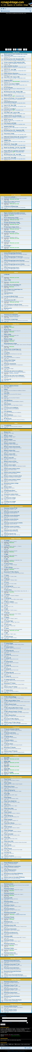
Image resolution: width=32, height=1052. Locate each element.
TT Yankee (6, 540)
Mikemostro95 (15, 127)
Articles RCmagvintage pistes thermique (14, 260)
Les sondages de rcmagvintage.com (13, 289)
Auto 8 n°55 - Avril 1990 (10, 157)
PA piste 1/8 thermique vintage (12, 222)
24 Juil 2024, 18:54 (19, 110)
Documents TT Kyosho (10, 747)
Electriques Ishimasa (9, 943)
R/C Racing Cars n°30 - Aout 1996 (12, 154)
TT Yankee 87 (7, 669)
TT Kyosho (7, 612)
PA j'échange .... (8, 245)
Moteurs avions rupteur (10, 465)
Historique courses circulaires (11, 526)
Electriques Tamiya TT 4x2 (10, 985)
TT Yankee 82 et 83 (9, 650)
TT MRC (6, 554)
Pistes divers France (9, 786)
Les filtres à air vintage (10, 501)
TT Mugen (6, 617)
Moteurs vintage (8, 339)
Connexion (3, 1015)
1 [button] (10, 49)
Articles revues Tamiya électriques (12, 999)
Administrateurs (8, 1035)
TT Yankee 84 (7, 654)
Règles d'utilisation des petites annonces (14, 213)
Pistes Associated (8, 834)
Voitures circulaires (9, 855)
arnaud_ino (15, 67)
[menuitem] (4, 9)
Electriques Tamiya (9, 888)
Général (16, 272)
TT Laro (6, 549)
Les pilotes (7, 352)
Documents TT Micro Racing (11, 572)
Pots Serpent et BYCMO (10, 123)
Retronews (12, 199)
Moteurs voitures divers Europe (12, 446)
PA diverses (7, 240)
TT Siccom (7, 545)
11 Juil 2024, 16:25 (21, 124)
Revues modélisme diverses (11, 385)
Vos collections (8, 356)
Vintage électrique (16, 882)
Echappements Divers (9, 490)
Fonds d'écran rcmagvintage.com (12, 349)
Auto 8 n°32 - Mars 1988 (10, 105)
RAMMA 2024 (7, 140)
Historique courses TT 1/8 (10, 508)
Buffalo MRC (7, 761)
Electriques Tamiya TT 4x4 (10, 989)
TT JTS (6, 605)
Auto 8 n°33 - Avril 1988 (10, 69)
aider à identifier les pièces (11, 66)
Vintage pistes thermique (16, 777)
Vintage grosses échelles (16, 1004)
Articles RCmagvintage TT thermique (13, 256)
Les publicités (7, 425)
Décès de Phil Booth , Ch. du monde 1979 (14, 98)
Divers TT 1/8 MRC (8, 772)
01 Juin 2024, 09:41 (21, 158)
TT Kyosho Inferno (9, 740)
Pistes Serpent (7, 812)
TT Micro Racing (8, 567)
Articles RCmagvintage (16, 251)
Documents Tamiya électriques (12, 996)
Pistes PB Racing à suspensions (12, 866)
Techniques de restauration (11, 314)
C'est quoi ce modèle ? (10, 109)
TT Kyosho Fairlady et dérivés (11, 729)
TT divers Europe (8, 636)
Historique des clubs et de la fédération (14, 375)
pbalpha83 (15, 63)
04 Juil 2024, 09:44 (23, 127)
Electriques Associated (10, 912)
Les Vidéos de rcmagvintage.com (12, 284)
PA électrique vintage (9, 231)
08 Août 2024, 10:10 (21, 88)
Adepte (6, 389)
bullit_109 (14, 124)
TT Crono (6, 582)
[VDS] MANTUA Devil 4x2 (10, 102)
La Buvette (6, 274)
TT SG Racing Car (8, 586)
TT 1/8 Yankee (16, 641)
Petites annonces (16, 211)
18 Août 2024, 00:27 (22, 70)
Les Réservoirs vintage (10, 497)
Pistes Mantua (7, 797)
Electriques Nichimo (9, 908)
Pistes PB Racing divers (10, 870)
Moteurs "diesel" (8, 435)
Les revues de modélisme (16, 383)
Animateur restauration (13, 316)
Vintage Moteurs (16, 430)
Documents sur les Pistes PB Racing (13, 873)
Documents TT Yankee (9, 683)
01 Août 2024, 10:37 (21, 99)
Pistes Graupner (8, 819)
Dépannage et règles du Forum (12, 201)
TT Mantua (6, 579)
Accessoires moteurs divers (11, 494)
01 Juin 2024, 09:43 (21, 155)
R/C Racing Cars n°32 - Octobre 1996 (13, 91)
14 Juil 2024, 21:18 (19, 120)
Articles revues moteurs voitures (12, 479)
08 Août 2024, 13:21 (23, 85)
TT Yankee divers (8, 690)
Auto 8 (5, 396)
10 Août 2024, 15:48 (21, 78)
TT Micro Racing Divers (10, 715)
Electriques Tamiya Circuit (10, 981)
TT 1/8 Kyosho (16, 727)
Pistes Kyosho (7, 845)
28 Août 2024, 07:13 (21, 60)
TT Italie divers (8, 589)
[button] (6, 49)
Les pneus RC (7, 379)
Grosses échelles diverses (10, 1006)
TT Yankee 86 (7, 665)
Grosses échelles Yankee (10, 1010)
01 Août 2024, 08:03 (21, 103)
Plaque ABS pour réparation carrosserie (14, 150)
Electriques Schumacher (10, 929)
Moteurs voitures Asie (9, 450)
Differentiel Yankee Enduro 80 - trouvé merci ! (15, 136)
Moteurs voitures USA (9, 454)
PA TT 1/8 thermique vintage (11, 217)
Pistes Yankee (7, 782)
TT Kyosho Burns (8, 736)
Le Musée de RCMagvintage (11, 206)
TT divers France (8, 563)
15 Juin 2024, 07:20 (21, 148)
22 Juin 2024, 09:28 (21, 145)
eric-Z (14, 137)
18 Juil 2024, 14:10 (21, 117)
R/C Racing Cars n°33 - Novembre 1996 (14, 59)
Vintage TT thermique (16, 538)
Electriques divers (8, 884)
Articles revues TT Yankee (10, 686)
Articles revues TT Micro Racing (12, 722)
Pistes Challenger (8, 830)
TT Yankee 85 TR (8, 661)
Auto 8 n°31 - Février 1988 (10, 144)
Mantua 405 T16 (8, 95)
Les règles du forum (16, 195)
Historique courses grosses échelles (13, 522)
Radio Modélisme (8, 415)
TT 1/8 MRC (16, 755)
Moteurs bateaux (8, 439)
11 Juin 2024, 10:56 (20, 151)
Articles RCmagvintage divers (11, 267)
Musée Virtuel (7, 329)
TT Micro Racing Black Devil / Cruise (13, 707)
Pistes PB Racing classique (11, 862)
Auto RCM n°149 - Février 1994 (11, 77)
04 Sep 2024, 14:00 (21, 56)
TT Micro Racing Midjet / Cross (12, 700)
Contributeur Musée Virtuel (20, 914)
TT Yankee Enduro (8, 647)
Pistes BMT (7, 793)
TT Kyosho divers (8, 743)
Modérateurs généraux (15, 1035)
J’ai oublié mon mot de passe (6, 1022)
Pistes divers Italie (8, 808)
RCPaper (14, 60)
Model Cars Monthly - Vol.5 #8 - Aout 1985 (14, 147)
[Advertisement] (16, 31)
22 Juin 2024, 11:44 (21, 141)
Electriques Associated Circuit (11, 960)
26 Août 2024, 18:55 (22, 63)
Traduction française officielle (12, 1051)
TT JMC (6, 559)
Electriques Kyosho (9, 893)
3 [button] (13, 49)
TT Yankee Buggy (8, 643)
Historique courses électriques (12, 515)
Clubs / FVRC (7, 280)
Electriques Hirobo (9, 940)
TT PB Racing (7, 598)
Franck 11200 (15, 85)
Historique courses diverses (11, 519)
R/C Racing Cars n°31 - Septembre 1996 (14, 130)
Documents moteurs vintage (11, 483)
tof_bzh (14, 88)
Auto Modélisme (8, 400)
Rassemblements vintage (10, 343)
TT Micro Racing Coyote (10, 704)
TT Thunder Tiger (8, 621)
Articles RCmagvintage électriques (13, 253)
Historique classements (10, 363)
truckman (15, 56)
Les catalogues (8, 411)
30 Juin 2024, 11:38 (22, 134)
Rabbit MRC (7, 768)
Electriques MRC (8, 936)
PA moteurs (7, 236)
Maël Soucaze (22, 1051)
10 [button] (24, 49)
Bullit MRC (7, 757)
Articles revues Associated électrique (13, 974)
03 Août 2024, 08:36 (21, 92)
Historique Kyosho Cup (10, 533)
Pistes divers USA (8, 841)
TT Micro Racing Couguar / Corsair (13, 711)
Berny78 (6, 1045)
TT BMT (6, 633)
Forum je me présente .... (10, 197)
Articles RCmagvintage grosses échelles (14, 264)
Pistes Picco (7, 804)
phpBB (12, 1050)
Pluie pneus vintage (9, 133)
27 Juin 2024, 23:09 (20, 137)
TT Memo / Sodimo (9, 601)
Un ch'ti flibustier (8, 87)
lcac (13, 120)
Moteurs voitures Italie (9, 443)
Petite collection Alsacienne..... (12, 73)
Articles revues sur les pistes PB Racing (14, 877)
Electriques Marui (8, 901)
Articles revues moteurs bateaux (12, 472)
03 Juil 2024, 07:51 (21, 131)
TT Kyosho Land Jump (10, 732)
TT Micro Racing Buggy (10, 697)
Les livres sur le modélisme (11, 407)
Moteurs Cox (7, 432)
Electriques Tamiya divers (10, 992)
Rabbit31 (14, 103)
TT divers (6, 628)
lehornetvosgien (16, 81)
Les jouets (6, 367)
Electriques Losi (8, 921)
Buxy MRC (6, 765)
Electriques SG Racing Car (11, 932)
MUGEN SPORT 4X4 (9, 126)
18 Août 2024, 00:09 (22, 74)
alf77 (14, 96)
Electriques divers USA (10, 925)
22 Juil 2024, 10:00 (21, 113)
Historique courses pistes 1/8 (11, 511)
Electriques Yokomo (9, 905)
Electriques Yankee (9, 948)
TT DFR (6, 609)
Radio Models (7, 404)
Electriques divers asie (10, 952)
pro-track (17, 199)
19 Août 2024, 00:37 (22, 67)
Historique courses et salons (16, 506)
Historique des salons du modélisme (13, 371)
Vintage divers (16, 324)
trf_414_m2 (15, 134)
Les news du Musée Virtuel (11, 296)
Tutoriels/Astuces (8, 293)
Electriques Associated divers (11, 967)
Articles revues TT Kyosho (10, 751)
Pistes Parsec (7, 779)
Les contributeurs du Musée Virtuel (13, 304)
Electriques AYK (8, 897)
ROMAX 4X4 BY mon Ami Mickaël (12, 116)
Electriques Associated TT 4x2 (11, 964)
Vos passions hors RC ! (10, 300)
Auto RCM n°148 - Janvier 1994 (12, 112)
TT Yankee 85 (7, 658)
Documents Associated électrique (12, 971)
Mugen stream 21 (8, 119)
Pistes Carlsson (8, 826)
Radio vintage (7, 334)
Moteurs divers (8, 486)
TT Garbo (6, 575)
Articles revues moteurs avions (12, 468)
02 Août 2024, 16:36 (20, 96)
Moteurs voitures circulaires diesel (13, 476)
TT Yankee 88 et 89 (9, 672)
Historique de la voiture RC (11, 530)
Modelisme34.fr (8, 308)
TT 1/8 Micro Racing (16, 694)
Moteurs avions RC (9, 457)
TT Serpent (7, 594)
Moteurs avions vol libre (10, 461)
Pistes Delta (7, 837)
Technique (16, 312)
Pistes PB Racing (8, 815)
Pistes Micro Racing (9, 823)
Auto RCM (6, 393)
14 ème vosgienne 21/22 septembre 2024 (14, 62)
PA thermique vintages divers (11, 227)
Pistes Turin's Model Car (10, 801)
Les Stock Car (7, 852)
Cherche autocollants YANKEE (12, 84)
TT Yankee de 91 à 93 (9, 679)
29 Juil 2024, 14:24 (22, 106)
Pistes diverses (8, 848)
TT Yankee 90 (7, 676)
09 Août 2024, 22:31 (25, 81)
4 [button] (15, 49)
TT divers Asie (7, 624)
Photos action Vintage (9, 360)
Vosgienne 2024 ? (8, 80)
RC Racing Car (7, 418)
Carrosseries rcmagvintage (11, 319)
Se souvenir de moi (23, 1022)
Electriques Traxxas (9, 917)
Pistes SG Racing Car (9, 790)
